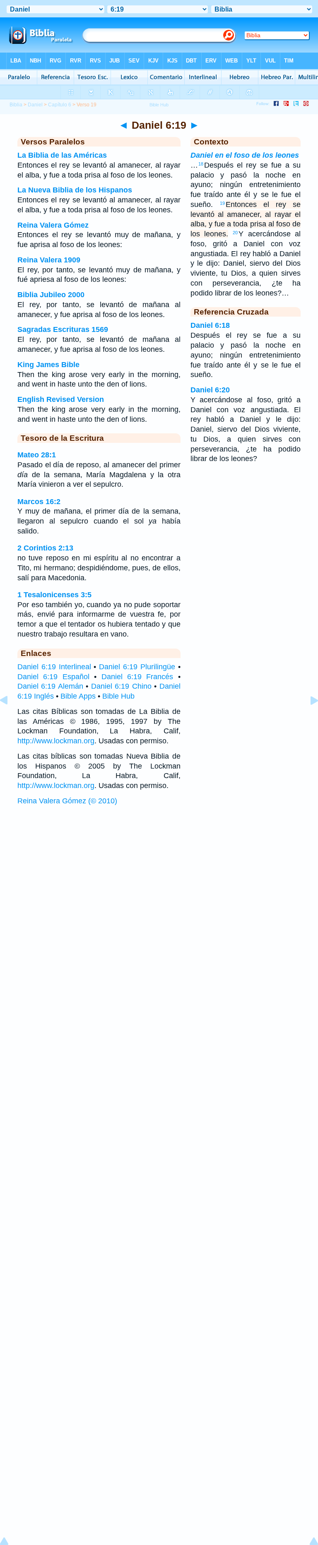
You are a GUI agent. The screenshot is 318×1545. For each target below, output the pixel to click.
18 (200, 163)
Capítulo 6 (59, 105)
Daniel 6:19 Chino (121, 686)
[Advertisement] (159, 872)
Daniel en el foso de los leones (244, 155)
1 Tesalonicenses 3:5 (54, 595)
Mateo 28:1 (36, 455)
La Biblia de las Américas (62, 155)
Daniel (35, 105)
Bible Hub (118, 696)
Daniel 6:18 (210, 325)
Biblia (16, 105)
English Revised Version (60, 399)
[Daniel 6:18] (10, 719)
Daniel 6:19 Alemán (50, 686)
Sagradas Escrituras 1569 (62, 329)
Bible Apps (78, 696)
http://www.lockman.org (55, 741)
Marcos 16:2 (38, 501)
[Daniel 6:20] (307, 719)
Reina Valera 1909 (48, 260)
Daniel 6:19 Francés (137, 677)
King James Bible (48, 364)
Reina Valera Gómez (53, 225)
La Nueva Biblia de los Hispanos (74, 190)
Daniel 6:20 (210, 390)
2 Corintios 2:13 (45, 548)
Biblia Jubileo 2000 (50, 295)
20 (235, 232)
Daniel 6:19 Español (53, 677)
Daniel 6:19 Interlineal (54, 667)
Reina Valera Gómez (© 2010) (67, 801)
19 (222, 203)
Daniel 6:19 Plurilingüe (137, 667)
